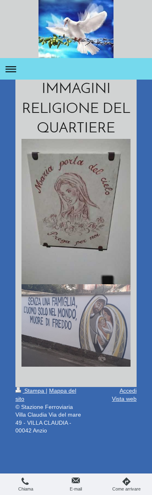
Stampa (34, 390)
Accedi (128, 390)
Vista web (124, 399)
